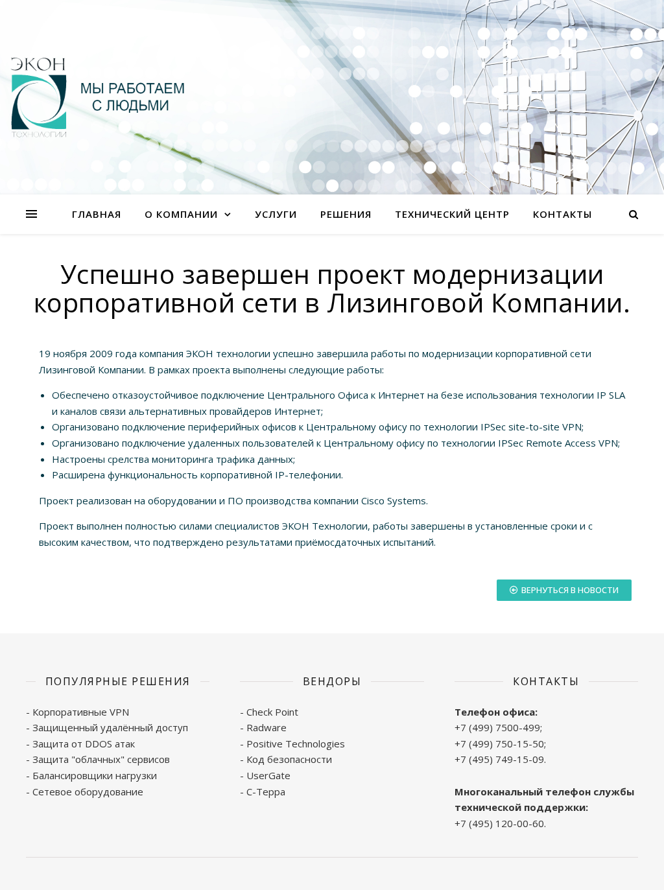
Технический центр (452, 213)
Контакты (562, 213)
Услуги (276, 213)
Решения (346, 213)
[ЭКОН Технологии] (97, 97)
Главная (96, 213)
